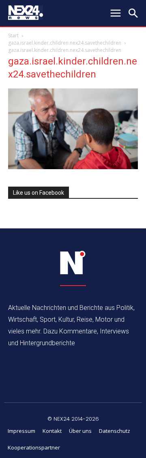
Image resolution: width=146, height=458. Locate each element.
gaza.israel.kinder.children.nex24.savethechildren (64, 42)
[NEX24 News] (73, 263)
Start (13, 35)
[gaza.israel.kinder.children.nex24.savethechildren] (73, 167)
